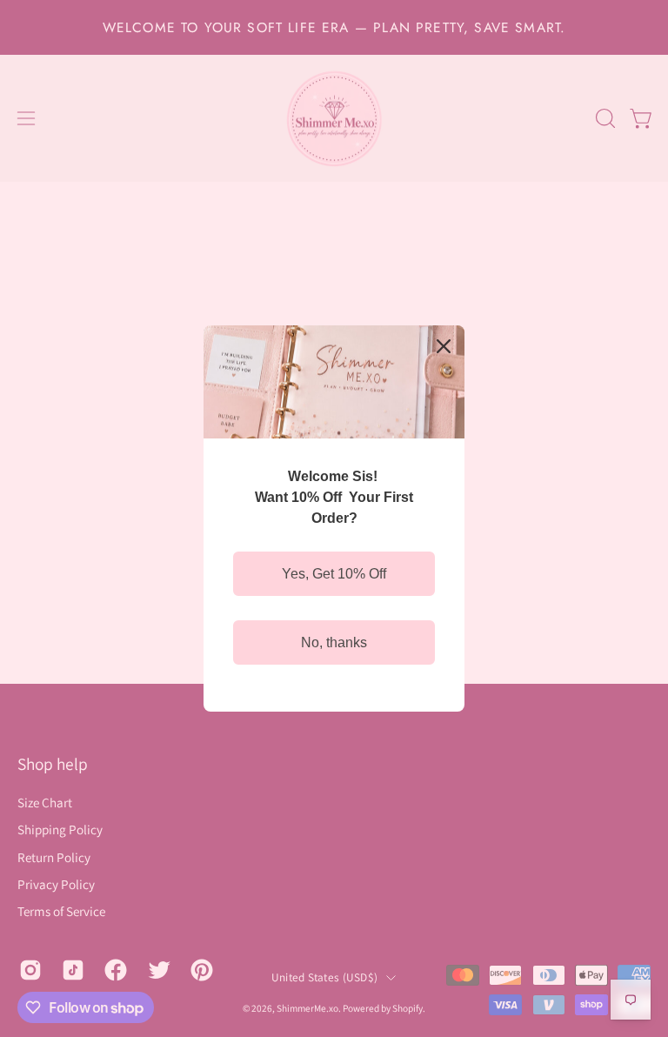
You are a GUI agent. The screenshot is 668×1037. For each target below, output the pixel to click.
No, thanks (334, 642)
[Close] (443, 346)
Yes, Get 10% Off (334, 573)
